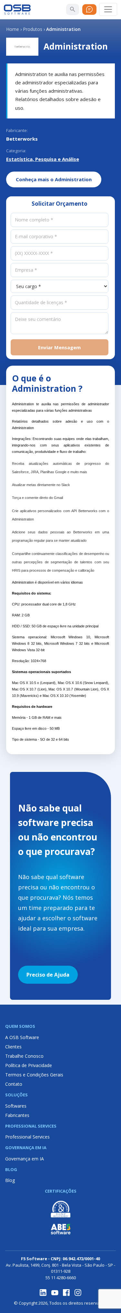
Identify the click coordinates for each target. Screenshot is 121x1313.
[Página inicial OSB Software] (17, 9)
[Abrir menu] (108, 9)
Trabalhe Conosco (24, 1056)
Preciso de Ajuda (47, 974)
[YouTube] (54, 1292)
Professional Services (27, 1137)
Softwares (15, 1106)
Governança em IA (24, 1159)
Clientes (13, 1047)
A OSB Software (22, 1037)
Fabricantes (17, 1115)
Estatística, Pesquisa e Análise (42, 159)
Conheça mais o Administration (54, 179)
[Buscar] (72, 9)
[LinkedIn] (43, 1292)
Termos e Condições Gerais (34, 1075)
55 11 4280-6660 (60, 1277)
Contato (13, 1084)
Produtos (32, 29)
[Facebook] (66, 1292)
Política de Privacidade (28, 1065)
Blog (10, 1180)
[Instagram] (78, 1292)
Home (12, 29)
